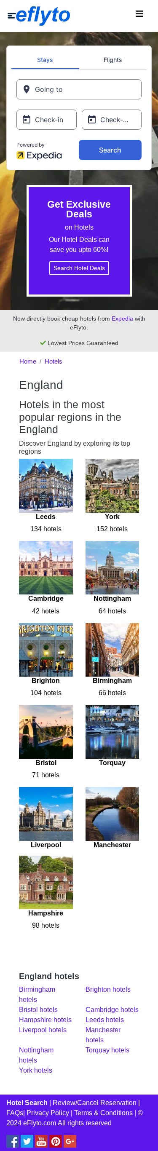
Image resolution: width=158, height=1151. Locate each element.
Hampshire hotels (45, 1019)
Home (27, 361)
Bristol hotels (38, 1009)
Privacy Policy (48, 1112)
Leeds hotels (105, 1019)
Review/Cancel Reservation (95, 1102)
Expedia (122, 318)
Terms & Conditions (103, 1112)
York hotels (35, 1070)
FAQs (14, 1112)
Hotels (53, 361)
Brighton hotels (108, 989)
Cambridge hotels (112, 1009)
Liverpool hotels (43, 1029)
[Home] (39, 16)
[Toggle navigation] (139, 16)
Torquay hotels (107, 1050)
